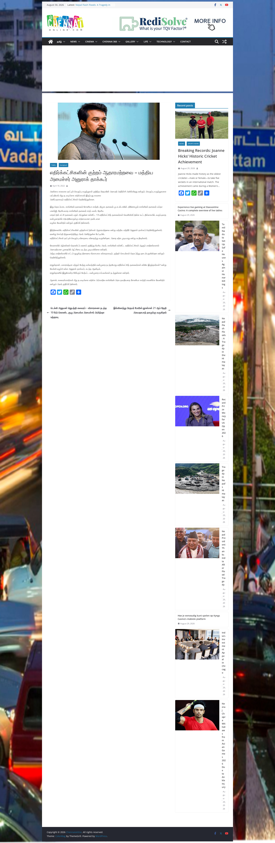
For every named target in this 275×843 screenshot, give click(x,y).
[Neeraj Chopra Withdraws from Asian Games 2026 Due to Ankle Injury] (197, 756)
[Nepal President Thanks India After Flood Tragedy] (197, 569)
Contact (185, 41)
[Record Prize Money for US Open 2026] (197, 429)
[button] (63, 41)
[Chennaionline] (50, 41)
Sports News (193, 143)
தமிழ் (59, 41)
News (73, 41)
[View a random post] (224, 41)
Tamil (53, 165)
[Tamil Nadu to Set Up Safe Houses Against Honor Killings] (197, 267)
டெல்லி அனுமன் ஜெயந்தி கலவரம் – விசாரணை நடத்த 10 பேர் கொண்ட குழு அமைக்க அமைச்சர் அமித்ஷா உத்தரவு (79, 312)
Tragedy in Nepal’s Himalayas (224, 483)
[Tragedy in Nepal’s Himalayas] (197, 494)
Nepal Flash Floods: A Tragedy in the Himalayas (224, 343)
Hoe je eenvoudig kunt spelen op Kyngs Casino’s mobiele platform (199, 617)
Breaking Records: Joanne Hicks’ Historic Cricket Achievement (201, 156)
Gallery (130, 41)
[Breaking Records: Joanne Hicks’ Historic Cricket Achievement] (201, 125)
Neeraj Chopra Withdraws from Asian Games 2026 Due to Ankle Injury (224, 745)
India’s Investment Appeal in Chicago (224, 652)
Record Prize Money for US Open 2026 (224, 418)
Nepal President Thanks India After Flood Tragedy (224, 558)
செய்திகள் (63, 165)
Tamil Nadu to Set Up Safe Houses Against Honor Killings (94, 6)
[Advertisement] (137, 69)
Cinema (89, 41)
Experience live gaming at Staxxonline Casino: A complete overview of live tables (200, 209)
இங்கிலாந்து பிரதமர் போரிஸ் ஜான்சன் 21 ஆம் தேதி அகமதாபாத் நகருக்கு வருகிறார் (140, 310)
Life (146, 41)
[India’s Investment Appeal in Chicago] (197, 663)
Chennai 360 (109, 41)
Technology (164, 41)
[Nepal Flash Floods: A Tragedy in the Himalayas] (197, 354)
